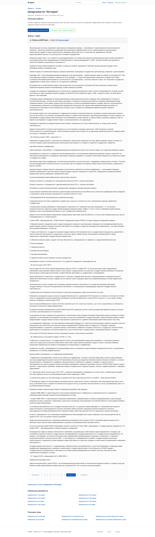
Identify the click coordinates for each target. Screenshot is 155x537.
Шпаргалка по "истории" (36, 495)
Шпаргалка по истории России (73, 516)
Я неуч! (39, 531)
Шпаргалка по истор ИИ (36, 516)
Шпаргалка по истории (36, 501)
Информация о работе (45, 484)
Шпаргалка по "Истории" (36, 498)
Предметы (31, 8)
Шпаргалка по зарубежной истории (74, 519)
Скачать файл (63, 40)
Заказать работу (121, 2)
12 (57, 475)
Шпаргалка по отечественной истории (109, 516)
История (38, 8)
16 (77, 475)
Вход (104, 2)
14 (64, 475)
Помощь (110, 2)
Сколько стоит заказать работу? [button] (63, 30)
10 (50, 475)
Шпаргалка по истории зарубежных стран (111, 519)
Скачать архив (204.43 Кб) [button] (38, 30)
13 (61, 475)
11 (54, 475)
